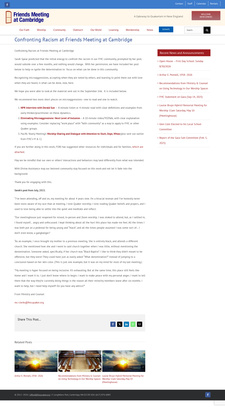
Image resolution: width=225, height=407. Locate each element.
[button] (17, 367)
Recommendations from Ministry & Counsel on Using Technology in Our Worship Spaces (80, 361)
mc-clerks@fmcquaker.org (29, 302)
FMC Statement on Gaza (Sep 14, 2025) (181, 97)
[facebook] (7, 4)
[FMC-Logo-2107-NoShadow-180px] (28, 11)
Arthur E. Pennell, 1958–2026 (36, 361)
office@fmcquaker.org (40, 394)
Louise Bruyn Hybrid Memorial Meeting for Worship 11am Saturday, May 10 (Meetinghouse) (123, 361)
